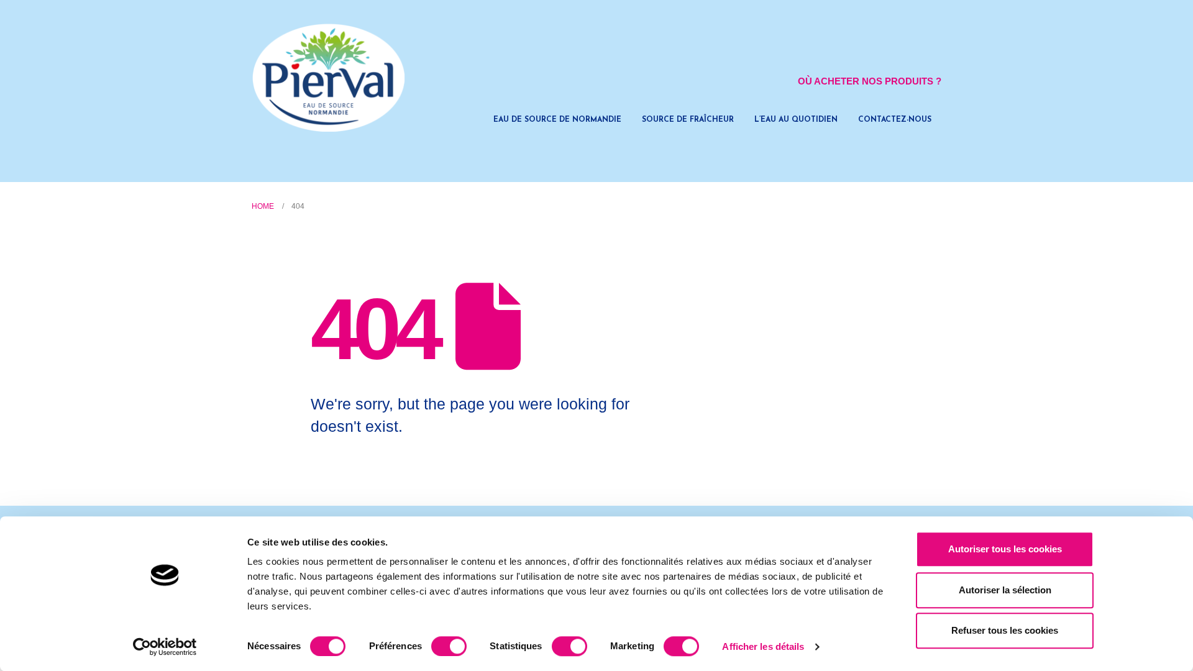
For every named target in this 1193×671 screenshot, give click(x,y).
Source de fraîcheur (688, 120)
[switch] (449, 646)
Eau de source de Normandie (557, 120)
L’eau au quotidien (796, 120)
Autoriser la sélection (1005, 590)
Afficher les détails (763, 646)
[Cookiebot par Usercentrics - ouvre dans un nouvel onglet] (165, 646)
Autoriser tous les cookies (1005, 549)
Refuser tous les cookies (1004, 630)
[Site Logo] (329, 77)
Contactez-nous (894, 120)
